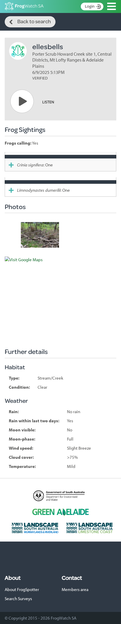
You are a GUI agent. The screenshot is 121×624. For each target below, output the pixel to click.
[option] (40, 235)
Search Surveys (18, 598)
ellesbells (47, 46)
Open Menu (111, 6)
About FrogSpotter (22, 589)
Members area (75, 589)
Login (90, 6)
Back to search (34, 21)
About (13, 578)
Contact (72, 578)
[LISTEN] (22, 101)
